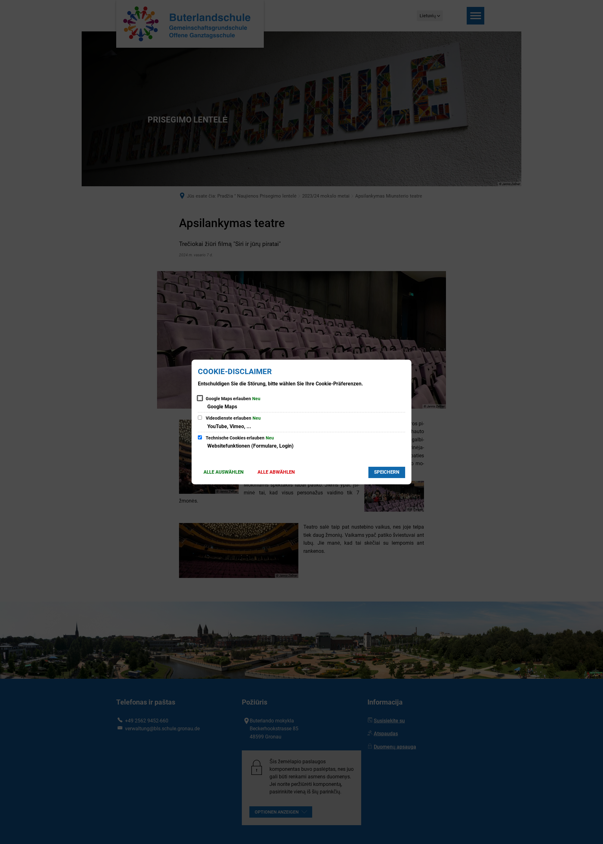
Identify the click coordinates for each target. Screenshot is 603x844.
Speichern (386, 472)
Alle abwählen (276, 472)
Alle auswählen (224, 472)
